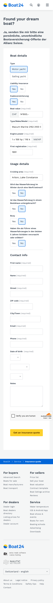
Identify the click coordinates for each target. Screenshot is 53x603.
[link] (14, 554)
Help (42, 584)
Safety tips (31, 584)
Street (18, 288)
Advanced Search (11, 477)
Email (18, 326)
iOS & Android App (39, 510)
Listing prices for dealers (11, 518)
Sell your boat (37, 481)
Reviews (34, 495)
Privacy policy (37, 580)
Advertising (35, 528)
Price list (34, 477)
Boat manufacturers (13, 484)
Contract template (39, 488)
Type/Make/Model (24, 121)
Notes (13, 383)
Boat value (20, 108)
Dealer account (10, 524)
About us (7, 580)
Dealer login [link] (9, 507)
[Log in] (39, 5)
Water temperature (39, 507)
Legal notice (21, 580)
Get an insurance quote (26, 432)
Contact (7, 587)
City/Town (20, 313)
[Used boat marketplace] (13, 5)
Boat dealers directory (9, 511)
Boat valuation (37, 484)
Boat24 (6, 461)
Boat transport (10, 488)
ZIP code (19, 301)
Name (18, 275)
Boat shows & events (36, 515)
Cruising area (21, 172)
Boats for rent (37, 521)
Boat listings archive (40, 492)
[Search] (31, 5)
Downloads (35, 531)
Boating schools (37, 524)
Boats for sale (10, 481)
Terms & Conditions (12, 584)
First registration (23, 146)
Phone (18, 338)
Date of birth (21, 351)
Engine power (22, 134)
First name (20, 263)
